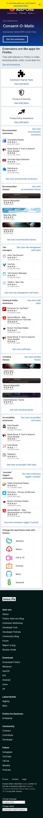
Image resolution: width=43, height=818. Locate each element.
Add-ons (7, 609)
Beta (4, 705)
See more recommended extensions (34, 132)
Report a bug (8, 645)
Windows (7, 666)
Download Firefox (11, 662)
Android (6, 680)
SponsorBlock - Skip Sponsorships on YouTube (19, 318)
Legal (24, 779)
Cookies (15, 779)
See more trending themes (32, 358)
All (3, 689)
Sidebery (11, 454)
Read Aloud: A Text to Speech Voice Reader (21, 150)
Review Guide (9, 649)
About (5, 614)
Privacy (5, 779)
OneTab (11, 264)
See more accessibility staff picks (31, 419)
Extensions (12, 13)
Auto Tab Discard (15, 255)
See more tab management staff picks (29, 248)
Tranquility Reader (15, 140)
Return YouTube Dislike (17, 328)
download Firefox (21, 6)
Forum (5, 641)
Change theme (8, 806)
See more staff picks (34, 301)
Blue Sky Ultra (10, 215)
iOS (4, 675)
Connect (6, 730)
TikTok (5, 761)
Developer (7, 739)
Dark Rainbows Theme (14, 400)
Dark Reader (13, 425)
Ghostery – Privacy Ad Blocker (21, 492)
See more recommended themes (31, 188)
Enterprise (7, 718)
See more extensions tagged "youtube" (31, 475)
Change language (9, 799)
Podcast (6, 770)
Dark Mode (12, 445)
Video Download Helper (18, 483)
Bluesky (6, 765)
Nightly (6, 701)
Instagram (7, 752)
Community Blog (10, 636)
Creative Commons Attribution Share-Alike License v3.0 (18, 788)
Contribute (7, 735)
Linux (5, 684)
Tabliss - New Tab (15, 282)
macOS (6, 671)
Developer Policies (11, 632)
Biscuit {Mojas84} (11, 200)
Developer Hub (9, 627)
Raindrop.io (12, 168)
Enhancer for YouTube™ (18, 308)
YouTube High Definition (18, 159)
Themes (22, 13)
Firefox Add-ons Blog (13, 618)
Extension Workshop (12, 623)
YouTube (6, 756)
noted (24, 784)
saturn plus (8, 230)
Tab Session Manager (17, 273)
